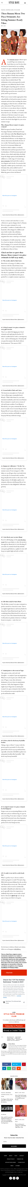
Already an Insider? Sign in (14, 1030)
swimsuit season (13, 59)
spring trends (10, 1038)
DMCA (12, 1165)
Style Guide (17, 9)
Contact (21, 1155)
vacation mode (19, 1039)
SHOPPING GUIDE (9, 9)
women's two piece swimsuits (13, 1040)
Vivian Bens (11, 1044)
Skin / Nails (22, 1092)
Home (5, 1155)
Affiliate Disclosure (10, 1162)
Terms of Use (20, 1159)
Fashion (3, 9)
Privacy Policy (14, 967)
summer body (17, 1038)
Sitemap (18, 1165)
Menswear (8, 1092)
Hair (20, 1119)
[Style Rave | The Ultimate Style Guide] (14, 2)
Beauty (17, 1092)
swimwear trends (11, 1039)
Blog (16, 1155)
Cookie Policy (21, 1162)
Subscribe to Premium (14, 1026)
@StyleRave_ (17, 949)
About (10, 1155)
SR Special (3, 1114)
